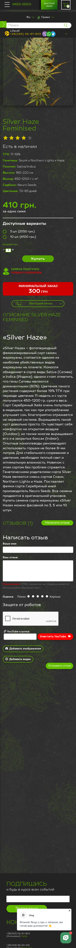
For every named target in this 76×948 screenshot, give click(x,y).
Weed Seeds (21, 4)
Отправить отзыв (59, 665)
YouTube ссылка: (18, 631)
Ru (28, 17)
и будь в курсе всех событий (30, 886)
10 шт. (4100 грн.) (23, 237)
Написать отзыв (57, 522)
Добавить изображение (24, 648)
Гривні (45, 17)
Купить (38, 259)
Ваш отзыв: (10, 557)
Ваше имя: (10, 543)
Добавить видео (19, 659)
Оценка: (8, 596)
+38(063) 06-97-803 (25, 34)
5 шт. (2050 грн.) (22, 231)
